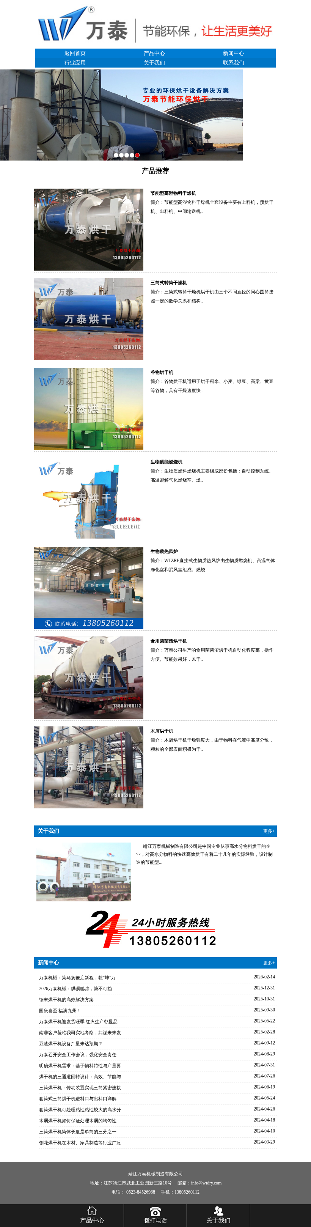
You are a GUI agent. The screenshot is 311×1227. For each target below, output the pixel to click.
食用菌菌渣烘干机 (169, 641)
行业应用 (75, 63)
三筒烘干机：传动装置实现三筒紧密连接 (80, 1087)
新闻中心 (233, 53)
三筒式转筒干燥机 (169, 282)
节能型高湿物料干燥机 (173, 193)
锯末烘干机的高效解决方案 (66, 999)
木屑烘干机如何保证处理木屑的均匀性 (77, 1120)
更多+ (269, 831)
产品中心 (154, 53)
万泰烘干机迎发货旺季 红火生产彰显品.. (79, 1021)
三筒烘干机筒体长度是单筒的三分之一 (77, 1131)
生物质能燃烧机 (166, 462)
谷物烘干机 (162, 372)
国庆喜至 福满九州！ (60, 1010)
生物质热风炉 (164, 551)
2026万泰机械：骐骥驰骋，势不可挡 (75, 988)
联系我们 (233, 63)
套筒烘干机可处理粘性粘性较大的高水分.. (81, 1109)
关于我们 (154, 63)
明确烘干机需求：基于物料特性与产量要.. (81, 1065)
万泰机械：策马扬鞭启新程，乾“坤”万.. (78, 977)
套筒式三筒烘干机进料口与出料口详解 (77, 1098)
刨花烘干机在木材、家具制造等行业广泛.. (81, 1142)
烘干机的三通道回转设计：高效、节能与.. (81, 1076)
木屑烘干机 (162, 731)
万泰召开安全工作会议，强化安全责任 (77, 1054)
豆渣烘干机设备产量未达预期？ (71, 1043)
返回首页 (75, 53)
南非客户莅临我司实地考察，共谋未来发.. (81, 1032)
